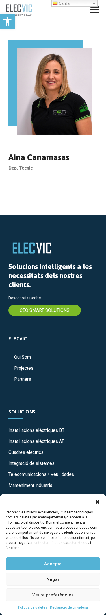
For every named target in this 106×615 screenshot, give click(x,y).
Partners (22, 379)
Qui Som (22, 357)
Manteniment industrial (30, 485)
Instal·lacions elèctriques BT (36, 430)
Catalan (64, 3)
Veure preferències (52, 595)
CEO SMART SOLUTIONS (45, 310)
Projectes (23, 368)
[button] (7, 21)
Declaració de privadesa (69, 607)
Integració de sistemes (31, 463)
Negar (53, 579)
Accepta (53, 563)
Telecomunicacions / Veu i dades (41, 474)
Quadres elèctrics (26, 452)
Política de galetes (32, 607)
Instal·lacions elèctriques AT (36, 441)
